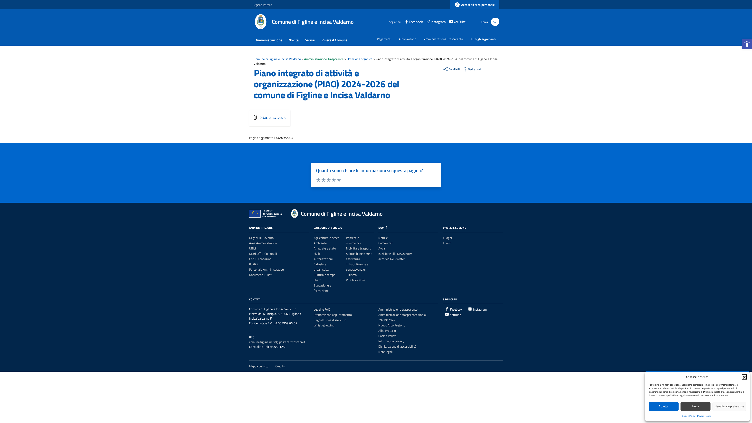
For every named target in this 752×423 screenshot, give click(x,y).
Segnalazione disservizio (330, 320)
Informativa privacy (391, 341)
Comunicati (385, 243)
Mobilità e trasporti (358, 248)
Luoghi (447, 237)
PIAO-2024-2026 (272, 117)
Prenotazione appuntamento (333, 314)
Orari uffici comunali (263, 253)
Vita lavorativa (355, 280)
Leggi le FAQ (322, 309)
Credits (280, 366)
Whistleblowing (324, 325)
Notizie (383, 237)
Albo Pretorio (407, 39)
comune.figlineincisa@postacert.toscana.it (277, 342)
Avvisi (382, 248)
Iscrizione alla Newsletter (395, 253)
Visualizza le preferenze (729, 406)
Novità (293, 40)
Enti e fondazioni (260, 259)
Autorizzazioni (323, 259)
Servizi (310, 40)
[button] (747, 44)
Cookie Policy (688, 416)
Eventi (447, 243)
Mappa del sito (258, 366)
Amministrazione (269, 40)
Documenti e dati (260, 274)
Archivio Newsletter (391, 259)
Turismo (351, 274)
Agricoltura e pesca (326, 237)
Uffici (252, 248)
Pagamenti (384, 39)
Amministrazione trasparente (398, 309)
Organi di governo (261, 237)
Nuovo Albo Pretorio (391, 325)
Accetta (663, 406)
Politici (253, 264)
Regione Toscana (262, 5)
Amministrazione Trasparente (443, 39)
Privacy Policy (704, 416)
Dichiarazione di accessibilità (397, 346)
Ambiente (320, 243)
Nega (695, 406)
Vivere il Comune (334, 40)
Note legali (385, 351)
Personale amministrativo (266, 269)
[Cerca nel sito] (495, 22)
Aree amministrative (263, 243)
